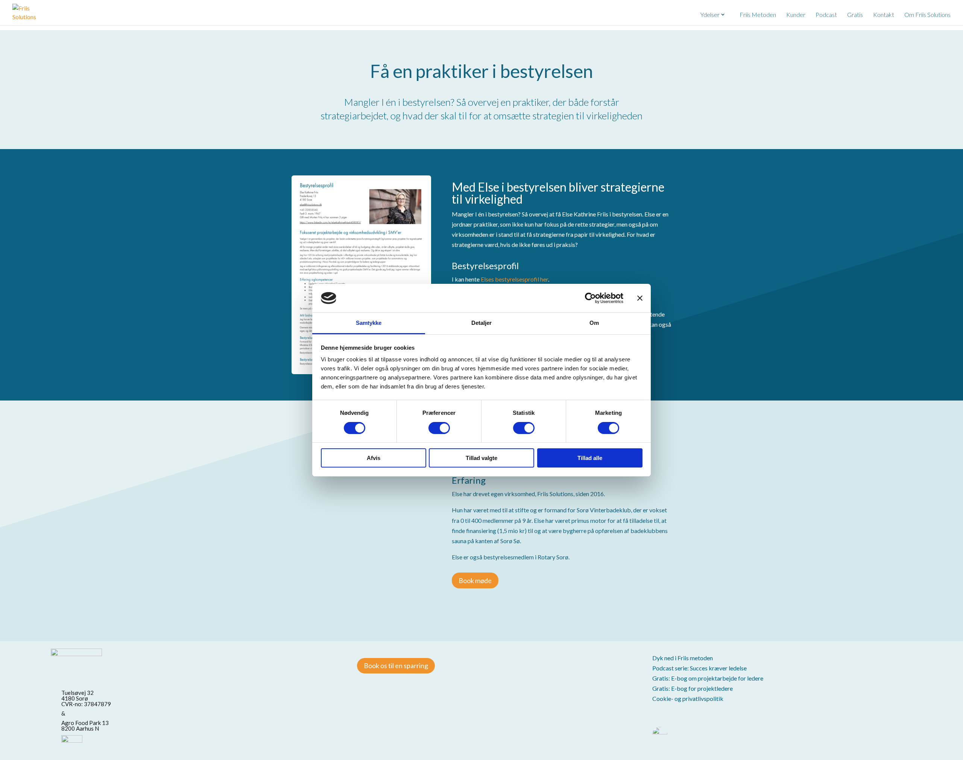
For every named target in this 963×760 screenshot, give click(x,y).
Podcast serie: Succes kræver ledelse (699, 668)
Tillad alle (589, 458)
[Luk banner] (640, 298)
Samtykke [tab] (369, 323)
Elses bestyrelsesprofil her (514, 279)
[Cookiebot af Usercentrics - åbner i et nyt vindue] (590, 298)
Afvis (373, 458)
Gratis (855, 15)
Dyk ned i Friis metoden (682, 657)
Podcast (826, 15)
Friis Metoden (758, 15)
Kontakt (883, 15)
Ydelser (710, 14)
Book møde (475, 580)
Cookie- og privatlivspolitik (687, 698)
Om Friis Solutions (927, 15)
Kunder (795, 15)
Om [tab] (594, 323)
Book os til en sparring (396, 665)
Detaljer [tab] (481, 323)
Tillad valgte (481, 458)
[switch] (439, 428)
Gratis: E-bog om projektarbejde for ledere (707, 678)
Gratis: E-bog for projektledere (692, 688)
